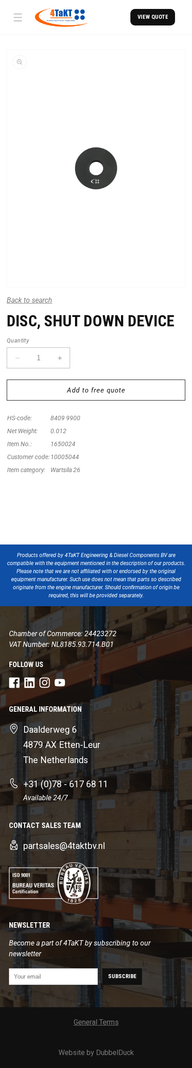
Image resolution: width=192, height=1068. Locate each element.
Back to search (29, 300)
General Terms (96, 1022)
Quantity (18, 340)
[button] (18, 17)
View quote (153, 16)
